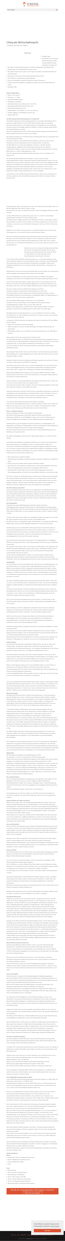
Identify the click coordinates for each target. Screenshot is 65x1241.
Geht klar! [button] (47, 1230)
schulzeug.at (29, 1238)
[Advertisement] (32, 29)
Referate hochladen (32, 1193)
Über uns (13, 1235)
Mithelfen (23, 1235)
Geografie (10, 45)
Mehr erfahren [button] (55, 1226)
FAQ (18, 1235)
